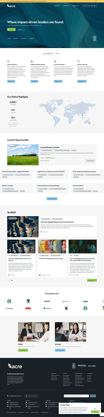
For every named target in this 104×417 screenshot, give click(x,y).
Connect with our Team (88, 5)
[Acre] (11, 5)
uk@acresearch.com (13, 404)
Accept (95, 411)
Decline (95, 408)
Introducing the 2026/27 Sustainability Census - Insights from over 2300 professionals (28, 1)
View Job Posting (90, 160)
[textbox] (76, 397)
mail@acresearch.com (15, 398)
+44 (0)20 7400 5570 (13, 406)
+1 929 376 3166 (31, 406)
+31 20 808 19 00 (51, 406)
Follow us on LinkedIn (32, 398)
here (81, 412)
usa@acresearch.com (32, 404)
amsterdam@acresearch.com (54, 404)
